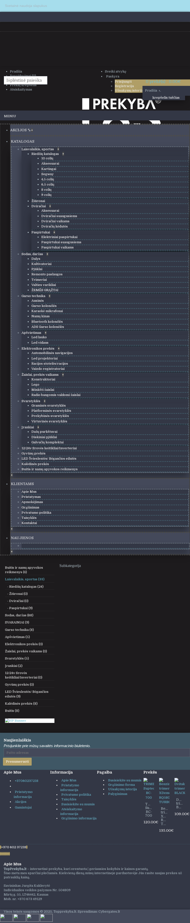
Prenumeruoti (17, 761)
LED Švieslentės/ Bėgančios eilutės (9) (26, 694)
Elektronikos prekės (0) (24, 644)
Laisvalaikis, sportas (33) (25, 579)
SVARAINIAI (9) (17, 622)
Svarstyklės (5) (17, 658)
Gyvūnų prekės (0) (19, 684)
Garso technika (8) (19, 630)
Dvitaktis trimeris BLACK (180, 803)
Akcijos (20, 802)
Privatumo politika (76, 794)
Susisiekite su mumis (78, 804)
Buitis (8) (12, 711)
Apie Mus (68, 780)
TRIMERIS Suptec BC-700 (149, 809)
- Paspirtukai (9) (19, 608)
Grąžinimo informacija (78, 818)
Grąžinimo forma (121, 785)
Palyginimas (117, 794)
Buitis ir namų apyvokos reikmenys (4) (24, 570)
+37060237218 (26, 781)
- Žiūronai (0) (16, 594)
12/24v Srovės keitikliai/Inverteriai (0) (23, 675)
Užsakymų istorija (122, 789)
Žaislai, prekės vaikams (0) (26, 651)
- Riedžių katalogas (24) (24, 586)
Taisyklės (68, 799)
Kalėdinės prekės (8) (21, 703)
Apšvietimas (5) (17, 637)
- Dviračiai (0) (16, 601)
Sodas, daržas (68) (19, 615)
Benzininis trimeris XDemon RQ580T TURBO (165, 816)
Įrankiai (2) (14, 666)
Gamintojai (23, 807)
